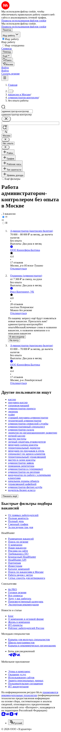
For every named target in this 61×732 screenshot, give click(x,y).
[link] (7, 60)
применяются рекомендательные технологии (29, 694)
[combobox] (17, 111)
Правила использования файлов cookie (23, 26)
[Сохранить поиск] (4, 128)
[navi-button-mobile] (4, 78)
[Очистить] (6, 119)
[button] (5, 67)
